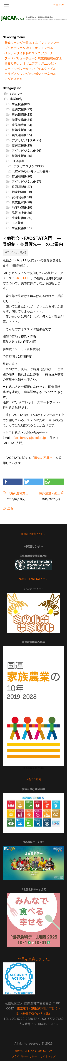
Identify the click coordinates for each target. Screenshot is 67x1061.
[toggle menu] (33, 4)
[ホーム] (33, 17)
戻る (9, 508)
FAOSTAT (21, 278)
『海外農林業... (17, 493)
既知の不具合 (43, 458)
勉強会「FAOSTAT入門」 (33, 578)
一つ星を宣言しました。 (33, 959)
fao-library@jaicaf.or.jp (29, 438)
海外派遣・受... (49, 493)
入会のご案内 (33, 779)
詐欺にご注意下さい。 (33, 533)
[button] (13, 482)
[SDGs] (33, 813)
